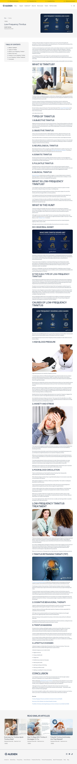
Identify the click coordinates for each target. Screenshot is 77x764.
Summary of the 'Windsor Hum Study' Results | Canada (44, 701)
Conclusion (11, 59)
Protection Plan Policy (36, 759)
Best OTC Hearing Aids (57, 759)
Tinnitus (10, 18)
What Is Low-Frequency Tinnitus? (16, 51)
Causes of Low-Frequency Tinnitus (17, 55)
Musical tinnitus (35, 175)
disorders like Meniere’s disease (59, 150)
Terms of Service (27, 759)
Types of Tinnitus (13, 49)
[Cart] (74, 5)
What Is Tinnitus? (13, 47)
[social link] (66, 754)
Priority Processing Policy (47, 759)
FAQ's (65, 759)
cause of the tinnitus (64, 108)
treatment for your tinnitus (46, 680)
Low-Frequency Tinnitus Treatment (17, 57)
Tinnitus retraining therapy (38, 582)
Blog (68, 759)
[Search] (71, 5)
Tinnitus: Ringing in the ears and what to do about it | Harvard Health (47, 698)
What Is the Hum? (13, 53)
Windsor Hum (42, 217)
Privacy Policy (19, 759)
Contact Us (6, 759)
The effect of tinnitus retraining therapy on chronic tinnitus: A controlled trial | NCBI (50, 703)
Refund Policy (12, 759)
